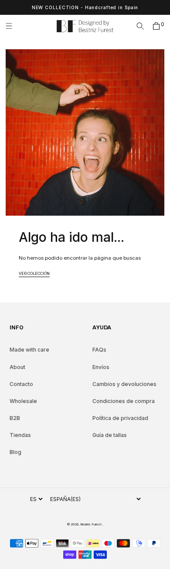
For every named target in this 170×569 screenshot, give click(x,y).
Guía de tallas (109, 435)
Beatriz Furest (91, 524)
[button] (12, 26)
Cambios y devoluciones (124, 384)
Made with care (29, 349)
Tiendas (20, 435)
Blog (15, 452)
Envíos (100, 367)
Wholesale (23, 401)
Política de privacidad (120, 418)
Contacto (21, 384)
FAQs (99, 349)
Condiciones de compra (123, 401)
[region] (85, 7)
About (17, 367)
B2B (15, 418)
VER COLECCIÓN (34, 273)
